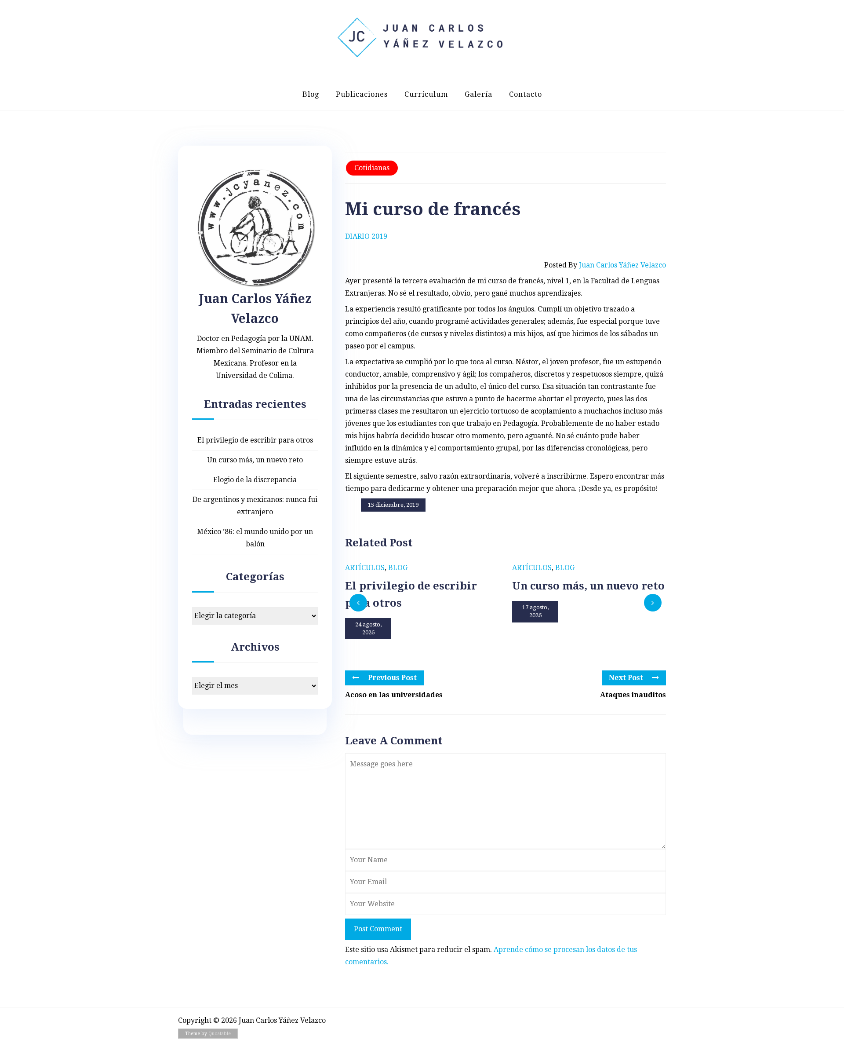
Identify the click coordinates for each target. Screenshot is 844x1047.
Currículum (426, 94)
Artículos (365, 568)
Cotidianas (371, 168)
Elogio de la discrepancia (255, 480)
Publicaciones (362, 94)
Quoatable (219, 1033)
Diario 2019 (366, 236)
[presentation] (358, 602)
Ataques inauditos (633, 695)
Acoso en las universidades (394, 695)
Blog (310, 94)
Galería (478, 94)
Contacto (525, 94)
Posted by (605, 265)
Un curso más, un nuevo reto (255, 460)
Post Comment (378, 929)
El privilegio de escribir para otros (255, 440)
